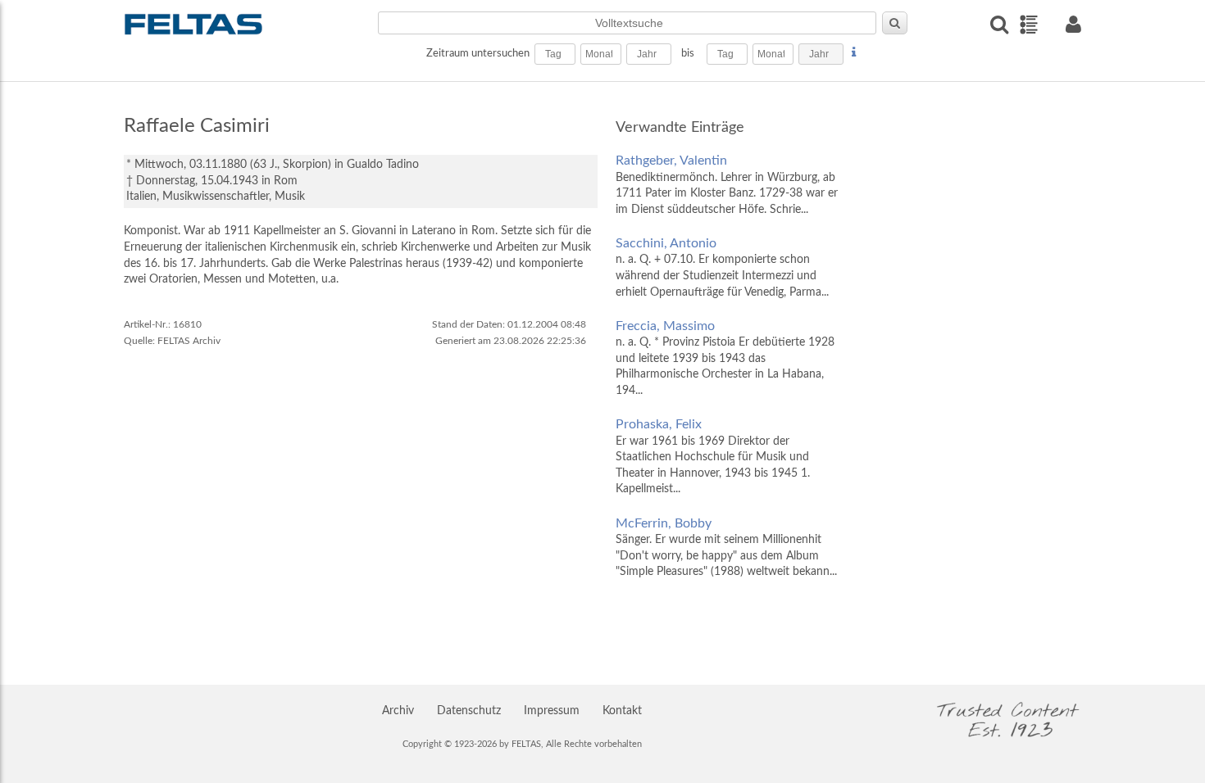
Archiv (398, 711)
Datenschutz (469, 711)
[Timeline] (1028, 24)
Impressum (552, 711)
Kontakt (622, 711)
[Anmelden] (1073, 24)
